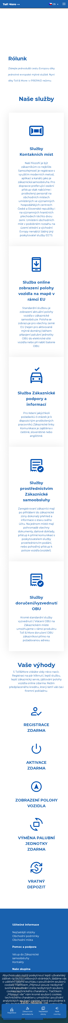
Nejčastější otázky (23, 932)
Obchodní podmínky (25, 936)
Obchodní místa (22, 939)
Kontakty (18, 962)
